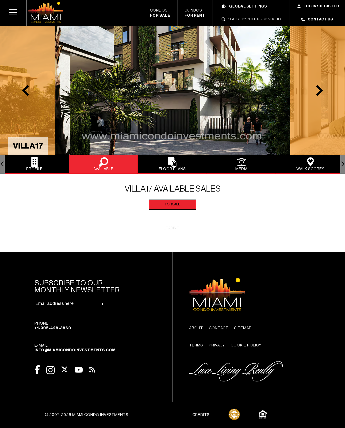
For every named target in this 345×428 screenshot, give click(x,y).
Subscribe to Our (77, 286)
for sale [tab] (172, 204)
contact (218, 328)
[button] (13, 13)
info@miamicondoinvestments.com (74, 350)
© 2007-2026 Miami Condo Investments (86, 415)
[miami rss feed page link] (92, 369)
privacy (217, 345)
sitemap (243, 328)
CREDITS (201, 415)
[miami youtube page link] (78, 370)
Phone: (52, 326)
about (196, 328)
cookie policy (246, 345)
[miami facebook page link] (37, 369)
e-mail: (74, 348)
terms (196, 345)
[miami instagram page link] (50, 370)
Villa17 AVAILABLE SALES (173, 189)
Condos (160, 12)
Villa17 (28, 146)
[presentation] (2, 164)
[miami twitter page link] (64, 369)
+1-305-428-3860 (52, 328)
